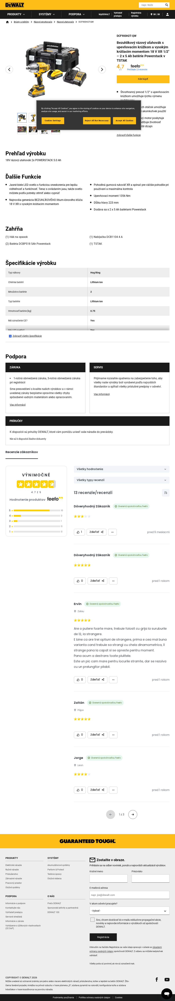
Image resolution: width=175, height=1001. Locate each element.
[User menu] (167, 14)
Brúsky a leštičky (21, 22)
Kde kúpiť (143, 79)
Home (7, 22)
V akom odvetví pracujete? (103, 903)
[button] (157, 979)
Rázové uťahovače (65, 22)
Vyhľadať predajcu (118, 14)
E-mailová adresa (99, 887)
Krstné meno (96, 871)
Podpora (75, 14)
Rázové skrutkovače (43, 22)
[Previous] (9, 69)
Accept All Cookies (124, 120)
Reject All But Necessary (97, 120)
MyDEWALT (104, 14)
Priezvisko (137, 871)
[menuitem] (15, 14)
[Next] (102, 69)
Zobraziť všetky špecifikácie (27, 336)
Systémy (45, 14)
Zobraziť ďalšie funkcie (129, 135)
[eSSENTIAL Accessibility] (130, 5)
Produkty (14, 14)
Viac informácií (17, 404)
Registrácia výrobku (136, 14)
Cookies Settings (53, 120)
